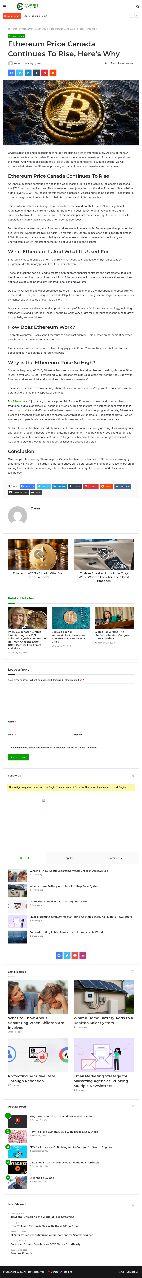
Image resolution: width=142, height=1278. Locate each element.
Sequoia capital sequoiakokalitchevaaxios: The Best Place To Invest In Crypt (69, 636)
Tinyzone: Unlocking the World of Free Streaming (62, 1116)
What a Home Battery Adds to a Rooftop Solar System (64, 886)
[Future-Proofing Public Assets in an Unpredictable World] (17, 937)
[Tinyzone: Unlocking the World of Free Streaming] (17, 1121)
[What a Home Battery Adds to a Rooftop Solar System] (17, 890)
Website (78, 734)
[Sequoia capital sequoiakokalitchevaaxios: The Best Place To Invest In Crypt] (71, 618)
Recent (24, 858)
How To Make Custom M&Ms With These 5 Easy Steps (64, 1131)
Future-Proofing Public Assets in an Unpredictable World (53, 15)
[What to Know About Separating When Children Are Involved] (17, 875)
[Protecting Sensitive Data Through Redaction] (17, 906)
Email (12, 734)
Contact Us (132, 1271)
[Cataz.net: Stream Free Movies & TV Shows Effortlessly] (17, 1167)
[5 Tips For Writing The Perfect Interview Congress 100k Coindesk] (114, 618)
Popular (68, 858)
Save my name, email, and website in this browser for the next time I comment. (54, 747)
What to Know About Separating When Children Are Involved (69, 870)
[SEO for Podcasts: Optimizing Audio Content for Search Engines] (17, 1152)
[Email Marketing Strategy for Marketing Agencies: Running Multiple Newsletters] (17, 921)
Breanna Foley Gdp (42, 1177)
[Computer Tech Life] (27, 6)
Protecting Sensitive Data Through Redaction (59, 901)
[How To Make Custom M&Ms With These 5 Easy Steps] (17, 1136)
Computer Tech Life (61, 1271)
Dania (35, 508)
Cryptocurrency (27, 28)
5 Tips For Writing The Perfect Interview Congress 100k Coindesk (113, 635)
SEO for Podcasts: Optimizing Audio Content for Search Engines (71, 1147)
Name (12, 721)
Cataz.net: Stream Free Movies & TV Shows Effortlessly (64, 1162)
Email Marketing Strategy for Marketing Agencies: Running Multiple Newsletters (81, 916)
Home (13, 28)
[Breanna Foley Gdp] (17, 1182)
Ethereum (19, 401)
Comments (115, 858)
